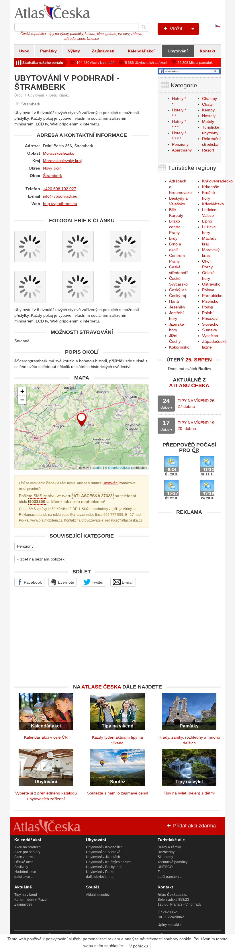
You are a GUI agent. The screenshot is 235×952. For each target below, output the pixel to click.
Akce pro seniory (27, 852)
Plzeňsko (210, 301)
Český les (178, 290)
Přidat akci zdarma (194, 826)
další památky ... (170, 877)
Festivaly (21, 867)
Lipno (207, 221)
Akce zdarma (24, 857)
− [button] (22, 400)
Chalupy (209, 98)
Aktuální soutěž (98, 895)
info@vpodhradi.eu (60, 196)
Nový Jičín (52, 168)
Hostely (209, 115)
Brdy (173, 238)
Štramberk (52, 175)
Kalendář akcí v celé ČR (46, 737)
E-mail (127, 582)
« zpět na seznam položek (40, 559)
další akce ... (24, 877)
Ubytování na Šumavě (103, 852)
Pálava (208, 290)
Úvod (24, 51)
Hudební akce (25, 872)
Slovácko (210, 324)
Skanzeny (165, 857)
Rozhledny (166, 852)
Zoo (161, 872)
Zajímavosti (103, 51)
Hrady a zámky (169, 847)
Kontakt (207, 51)
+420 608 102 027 (59, 188)
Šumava (209, 330)
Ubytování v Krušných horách (109, 862)
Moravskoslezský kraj (62, 160)
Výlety (74, 51)
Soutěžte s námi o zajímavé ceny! (117, 793)
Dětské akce (24, 862)
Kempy (208, 110)
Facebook (32, 582)
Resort (208, 150)
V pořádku (138, 946)
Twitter (97, 582)
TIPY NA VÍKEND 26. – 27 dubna (198, 403)
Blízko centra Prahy (175, 227)
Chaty (207, 104)
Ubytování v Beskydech (104, 867)
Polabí (208, 312)
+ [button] (22, 391)
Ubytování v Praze (100, 872)
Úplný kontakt (168, 925)
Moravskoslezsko (58, 153)
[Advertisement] (189, 554)
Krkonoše (210, 186)
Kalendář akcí (141, 51)
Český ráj (177, 295)
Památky (48, 51)
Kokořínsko (179, 347)
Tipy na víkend (25, 895)
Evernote (65, 582)
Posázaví (210, 318)
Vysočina (210, 335)
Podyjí (207, 307)
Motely (208, 121)
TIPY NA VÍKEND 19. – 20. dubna (198, 425)
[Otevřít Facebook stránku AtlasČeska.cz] (189, 71)
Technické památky (172, 862)
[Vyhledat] (143, 27)
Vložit (175, 29)
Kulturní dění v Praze (30, 900)
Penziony (25, 546)
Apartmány (182, 150)
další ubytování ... (99, 877)
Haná (174, 301)
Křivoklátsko (213, 204)
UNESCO (165, 867)
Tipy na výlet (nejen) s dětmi (189, 793)
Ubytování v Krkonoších (104, 847)
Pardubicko (212, 295)
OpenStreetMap (119, 467)
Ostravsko (211, 284)
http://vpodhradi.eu (60, 203)
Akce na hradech (27, 847)
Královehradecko (217, 181)
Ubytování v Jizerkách (103, 857)
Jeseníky (177, 307)
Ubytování (178, 51)
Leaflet (97, 467)
